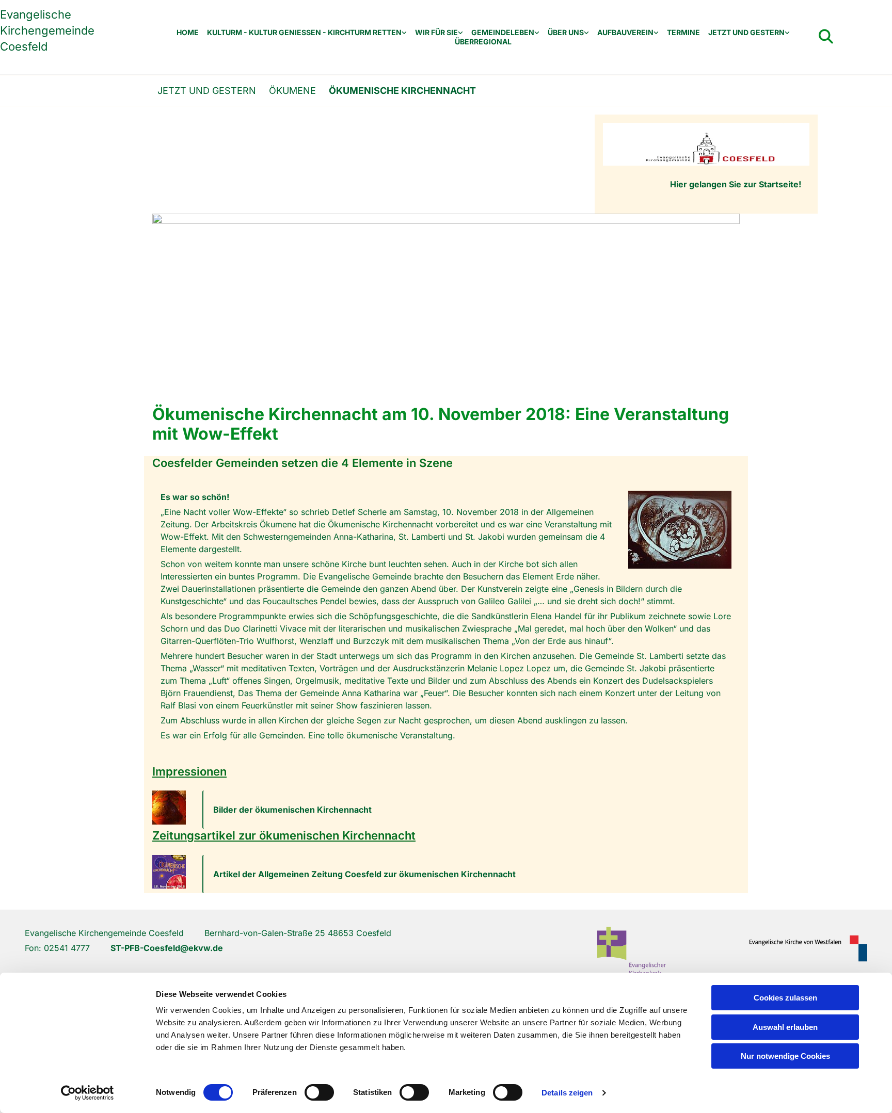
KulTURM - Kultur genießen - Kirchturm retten (304, 32)
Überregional (483, 42)
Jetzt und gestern (746, 32)
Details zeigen (567, 1092)
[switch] (319, 1092)
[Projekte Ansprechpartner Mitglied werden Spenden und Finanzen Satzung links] (656, 32)
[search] (826, 36)
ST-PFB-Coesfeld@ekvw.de (166, 948)
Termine (683, 32)
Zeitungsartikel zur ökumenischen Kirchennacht (284, 835)
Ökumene (292, 90)
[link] (307, 32)
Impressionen (189, 771)
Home (188, 32)
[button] (471, 810)
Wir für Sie (436, 32)
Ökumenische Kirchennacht (402, 90)
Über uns (566, 32)
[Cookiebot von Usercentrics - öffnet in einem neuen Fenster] (87, 1093)
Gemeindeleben (502, 32)
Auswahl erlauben (785, 1027)
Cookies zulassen (785, 997)
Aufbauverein (625, 32)
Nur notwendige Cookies (785, 1056)
